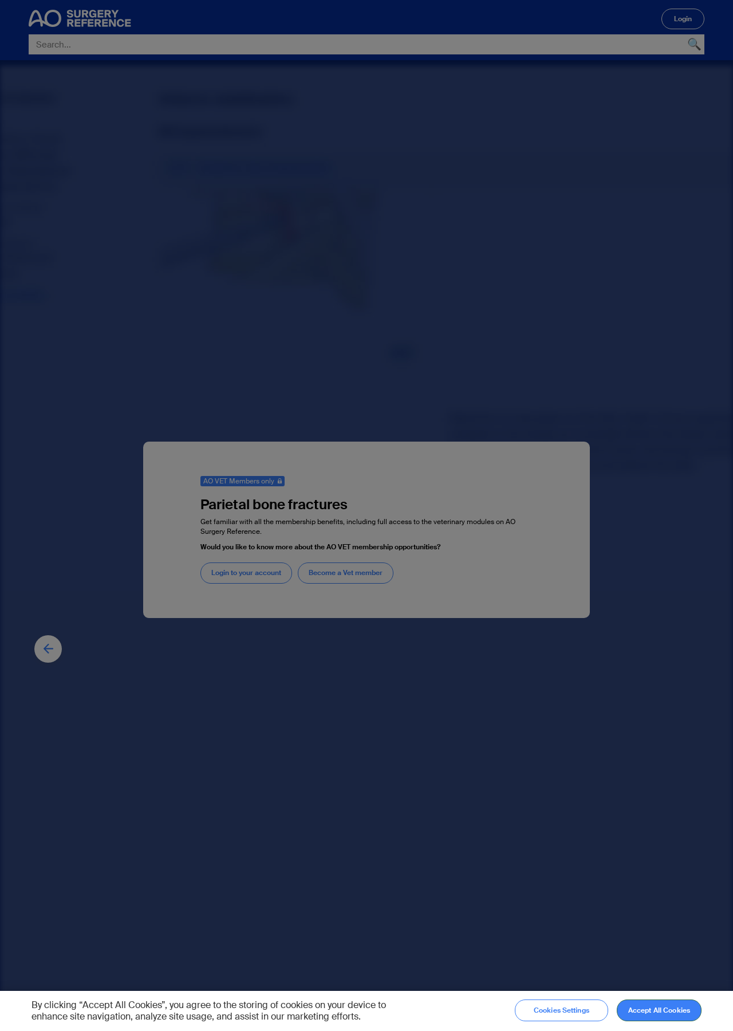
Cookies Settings (561, 1010)
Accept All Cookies (659, 1010)
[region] (366, 1011)
